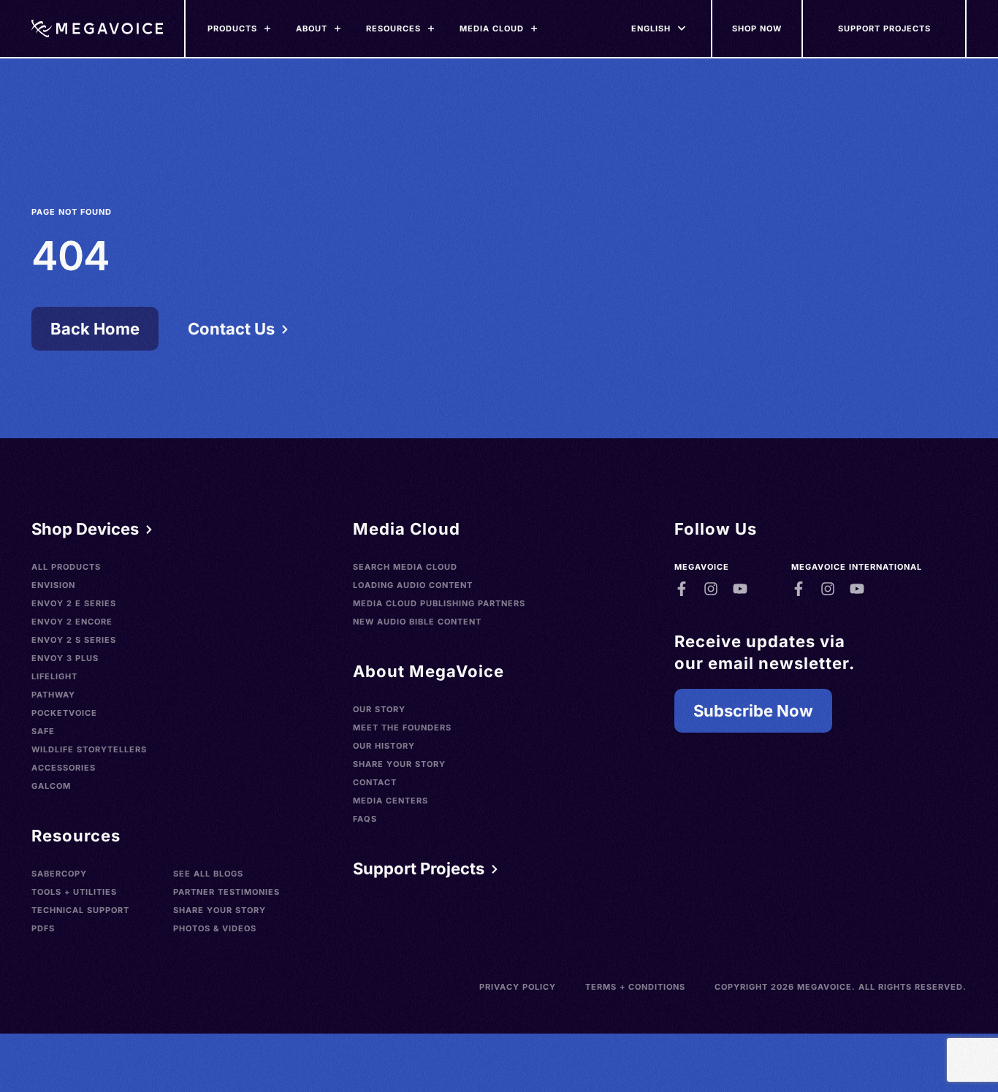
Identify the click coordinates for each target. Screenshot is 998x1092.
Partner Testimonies (226, 892)
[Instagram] (711, 588)
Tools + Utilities (74, 892)
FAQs (365, 819)
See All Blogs (208, 873)
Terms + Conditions (635, 987)
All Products (66, 567)
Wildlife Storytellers (89, 749)
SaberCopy (59, 873)
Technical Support (80, 910)
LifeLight (54, 676)
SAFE (43, 731)
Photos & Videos (214, 928)
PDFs (43, 928)
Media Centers (390, 800)
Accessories (63, 768)
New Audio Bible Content (417, 621)
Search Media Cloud (405, 567)
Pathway (53, 695)
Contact (375, 782)
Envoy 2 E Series (73, 603)
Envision (53, 585)
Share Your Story (219, 910)
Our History (384, 746)
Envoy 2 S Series (73, 640)
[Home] (97, 28)
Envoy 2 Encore (72, 621)
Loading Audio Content (413, 585)
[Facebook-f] (681, 588)
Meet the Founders (402, 727)
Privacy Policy (517, 987)
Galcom (51, 786)
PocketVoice (64, 713)
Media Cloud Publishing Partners (439, 603)
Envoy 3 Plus (65, 658)
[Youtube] (740, 588)
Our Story (379, 709)
